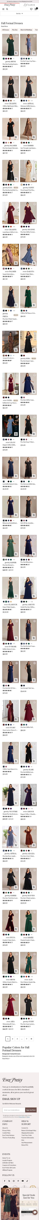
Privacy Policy (6, 1130)
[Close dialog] (37, 1188)
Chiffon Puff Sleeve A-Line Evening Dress (28, 313)
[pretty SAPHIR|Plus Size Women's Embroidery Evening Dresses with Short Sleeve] (10, 546)
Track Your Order (27, 1135)
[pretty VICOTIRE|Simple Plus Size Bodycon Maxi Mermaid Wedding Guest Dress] (10, 795)
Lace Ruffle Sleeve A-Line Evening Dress (10, 484)
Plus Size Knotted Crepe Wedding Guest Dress (28, 646)
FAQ (23, 1140)
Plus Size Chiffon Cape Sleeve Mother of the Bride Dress (28, 400)
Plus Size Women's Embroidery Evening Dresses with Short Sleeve (10, 565)
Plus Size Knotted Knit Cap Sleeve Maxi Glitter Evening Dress (10, 190)
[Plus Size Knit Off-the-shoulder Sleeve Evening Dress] (10, 672)
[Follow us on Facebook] (4, 1181)
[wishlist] (31, 9)
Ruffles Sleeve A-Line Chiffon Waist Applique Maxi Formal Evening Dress (9, 649)
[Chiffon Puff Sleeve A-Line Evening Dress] (28, 297)
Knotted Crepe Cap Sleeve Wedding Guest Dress (28, 61)
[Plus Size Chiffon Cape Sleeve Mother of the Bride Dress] (28, 384)
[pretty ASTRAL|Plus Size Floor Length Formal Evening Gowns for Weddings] (10, 837)
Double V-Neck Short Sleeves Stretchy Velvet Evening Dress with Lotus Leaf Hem (10, 940)
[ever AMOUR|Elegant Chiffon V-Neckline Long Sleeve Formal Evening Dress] (28, 795)
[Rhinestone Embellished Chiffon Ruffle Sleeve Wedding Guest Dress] (10, 507)
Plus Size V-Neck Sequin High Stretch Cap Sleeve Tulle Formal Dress (10, 319)
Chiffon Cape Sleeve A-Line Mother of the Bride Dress (10, 769)
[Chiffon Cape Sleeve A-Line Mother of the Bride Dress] (10, 753)
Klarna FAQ (25, 1145)
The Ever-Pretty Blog (8, 1137)
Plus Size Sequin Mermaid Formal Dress (10, 148)
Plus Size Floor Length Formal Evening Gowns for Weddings (10, 856)
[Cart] (35, 9)
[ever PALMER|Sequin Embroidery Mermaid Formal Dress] (10, 255)
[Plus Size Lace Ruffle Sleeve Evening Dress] (28, 468)
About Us (5, 1128)
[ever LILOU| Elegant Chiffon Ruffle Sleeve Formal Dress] (10, 426)
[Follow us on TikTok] (27, 1181)
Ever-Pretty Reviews (8, 1135)
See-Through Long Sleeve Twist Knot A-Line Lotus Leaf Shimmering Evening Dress (28, 148)
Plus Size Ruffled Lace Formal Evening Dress (27, 772)
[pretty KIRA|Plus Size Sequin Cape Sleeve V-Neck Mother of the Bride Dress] (28, 342)
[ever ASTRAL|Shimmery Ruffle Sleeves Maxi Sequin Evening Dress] (28, 87)
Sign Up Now (31, 1110)
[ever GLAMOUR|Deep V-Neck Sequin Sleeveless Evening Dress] (10, 588)
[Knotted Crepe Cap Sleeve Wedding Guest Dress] (28, 45)
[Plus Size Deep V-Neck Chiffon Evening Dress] (28, 426)
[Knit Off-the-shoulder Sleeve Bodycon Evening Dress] (28, 507)
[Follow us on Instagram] (13, 1181)
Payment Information (28, 1137)
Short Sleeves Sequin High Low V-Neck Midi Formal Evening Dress (28, 982)
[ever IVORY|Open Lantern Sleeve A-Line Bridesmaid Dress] (10, 711)
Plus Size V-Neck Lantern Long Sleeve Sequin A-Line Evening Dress (28, 898)
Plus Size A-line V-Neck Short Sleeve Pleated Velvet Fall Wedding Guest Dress (28, 856)
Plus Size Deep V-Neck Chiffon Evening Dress (27, 442)
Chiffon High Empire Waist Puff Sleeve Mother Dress (10, 106)
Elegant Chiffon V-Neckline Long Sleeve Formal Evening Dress (28, 814)
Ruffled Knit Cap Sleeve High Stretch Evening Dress (10, 403)
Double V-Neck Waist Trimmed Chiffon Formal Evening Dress (28, 274)
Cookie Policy (6, 1133)
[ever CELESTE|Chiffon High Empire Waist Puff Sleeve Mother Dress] (10, 87)
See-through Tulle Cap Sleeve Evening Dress (27, 688)
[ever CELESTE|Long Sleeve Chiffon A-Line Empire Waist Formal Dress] (10, 213)
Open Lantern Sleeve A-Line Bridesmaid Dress (9, 730)
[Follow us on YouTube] (22, 1181)
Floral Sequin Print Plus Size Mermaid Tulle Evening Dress (27, 190)
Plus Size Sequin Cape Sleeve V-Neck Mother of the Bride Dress (28, 361)
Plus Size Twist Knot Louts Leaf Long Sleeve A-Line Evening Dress (10, 898)
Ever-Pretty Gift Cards (9, 1167)
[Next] (31, 1038)
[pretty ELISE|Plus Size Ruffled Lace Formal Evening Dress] (28, 753)
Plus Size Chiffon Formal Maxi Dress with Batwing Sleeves (28, 232)
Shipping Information (28, 1133)
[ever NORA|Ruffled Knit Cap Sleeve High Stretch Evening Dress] (10, 384)
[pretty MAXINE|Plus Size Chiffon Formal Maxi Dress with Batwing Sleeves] (28, 213)
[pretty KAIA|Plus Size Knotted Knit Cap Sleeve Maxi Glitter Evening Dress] (10, 171)
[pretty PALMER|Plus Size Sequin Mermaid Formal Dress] (10, 129)
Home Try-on (6, 1158)
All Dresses (5, 30)
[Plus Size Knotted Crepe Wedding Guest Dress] (28, 630)
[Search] (7, 9)
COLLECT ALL (28, 1212)
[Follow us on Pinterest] (18, 1181)
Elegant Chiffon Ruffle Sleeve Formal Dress (9, 445)
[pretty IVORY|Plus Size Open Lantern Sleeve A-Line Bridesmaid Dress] (28, 1005)
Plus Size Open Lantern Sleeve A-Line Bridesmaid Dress (28, 1024)
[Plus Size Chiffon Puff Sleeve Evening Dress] (28, 711)
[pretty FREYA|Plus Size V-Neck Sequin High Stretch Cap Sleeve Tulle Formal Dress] (10, 297)
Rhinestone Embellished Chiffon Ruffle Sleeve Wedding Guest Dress (9, 523)
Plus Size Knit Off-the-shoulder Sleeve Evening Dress (10, 688)
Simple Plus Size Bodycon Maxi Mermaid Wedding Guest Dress (10, 814)
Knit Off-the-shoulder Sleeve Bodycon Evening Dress (28, 523)
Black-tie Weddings (26, 30)
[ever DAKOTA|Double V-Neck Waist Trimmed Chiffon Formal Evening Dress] (28, 255)
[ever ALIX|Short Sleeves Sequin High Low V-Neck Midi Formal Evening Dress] (28, 963)
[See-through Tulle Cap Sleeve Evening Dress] (28, 672)
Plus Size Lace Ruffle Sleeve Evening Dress (28, 484)
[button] (17, 36)
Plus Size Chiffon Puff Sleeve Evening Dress (27, 727)
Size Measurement (27, 1142)
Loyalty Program (7, 1160)
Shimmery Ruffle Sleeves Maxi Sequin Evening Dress (28, 106)
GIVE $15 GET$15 (7, 1163)
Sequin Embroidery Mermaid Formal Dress (9, 274)
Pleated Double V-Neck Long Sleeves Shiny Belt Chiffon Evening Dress (27, 940)
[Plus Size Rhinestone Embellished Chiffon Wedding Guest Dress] (28, 546)
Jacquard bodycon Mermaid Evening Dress (9, 358)
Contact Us (25, 1128)
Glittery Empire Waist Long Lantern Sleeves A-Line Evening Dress (10, 982)
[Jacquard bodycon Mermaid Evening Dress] (10, 342)
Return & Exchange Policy (29, 1130)
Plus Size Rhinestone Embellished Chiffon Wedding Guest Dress (27, 562)
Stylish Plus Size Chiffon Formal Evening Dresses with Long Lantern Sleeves (28, 607)
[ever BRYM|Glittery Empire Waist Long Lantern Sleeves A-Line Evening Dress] (10, 963)
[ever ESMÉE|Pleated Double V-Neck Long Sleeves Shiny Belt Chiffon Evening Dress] (28, 921)
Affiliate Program (7, 1170)
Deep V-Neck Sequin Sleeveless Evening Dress (10, 607)
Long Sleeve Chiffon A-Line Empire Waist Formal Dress (10, 232)
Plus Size (14, 30)
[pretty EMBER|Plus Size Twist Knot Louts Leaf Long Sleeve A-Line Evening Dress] (10, 879)
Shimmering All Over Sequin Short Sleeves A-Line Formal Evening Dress (10, 1024)
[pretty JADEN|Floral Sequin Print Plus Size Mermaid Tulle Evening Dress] (28, 171)
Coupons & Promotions (9, 1165)
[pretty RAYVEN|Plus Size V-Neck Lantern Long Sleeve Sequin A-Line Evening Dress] (28, 879)
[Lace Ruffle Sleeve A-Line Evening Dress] (10, 468)
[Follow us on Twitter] (9, 1181)
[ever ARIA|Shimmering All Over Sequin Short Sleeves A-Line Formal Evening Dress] (10, 1005)
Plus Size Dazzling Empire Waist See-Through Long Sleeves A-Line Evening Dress (10, 64)
